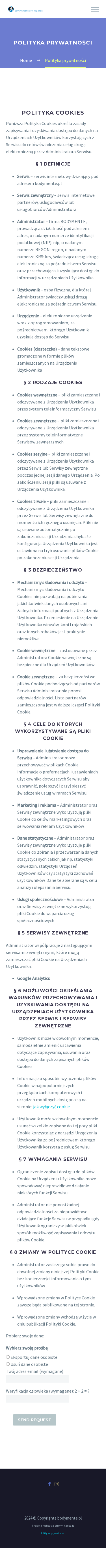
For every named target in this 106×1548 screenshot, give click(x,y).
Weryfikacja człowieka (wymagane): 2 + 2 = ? (48, 1391)
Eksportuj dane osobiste (33, 1357)
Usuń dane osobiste (29, 1364)
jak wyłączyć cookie (51, 1106)
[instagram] (57, 1484)
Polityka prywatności (53, 1533)
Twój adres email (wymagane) (34, 1371)
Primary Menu (95, 9)
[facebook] (49, 1484)
